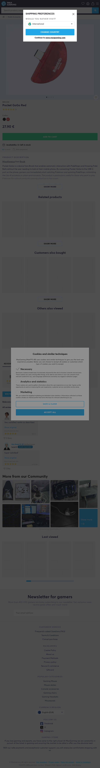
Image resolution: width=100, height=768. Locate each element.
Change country (50, 32)
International (38, 24)
